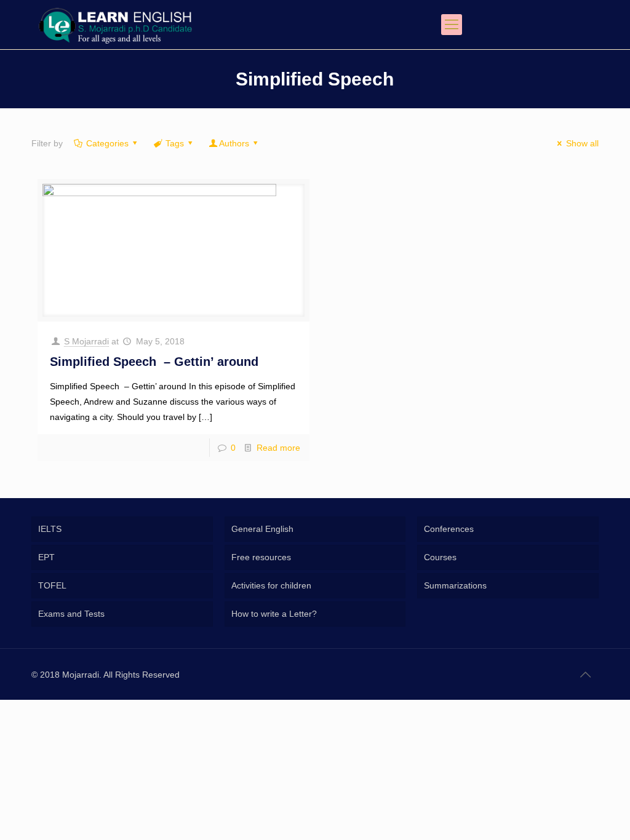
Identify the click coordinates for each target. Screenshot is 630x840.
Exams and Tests (71, 614)
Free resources (261, 557)
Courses (440, 557)
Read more (278, 448)
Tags (174, 143)
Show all (582, 143)
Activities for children (271, 585)
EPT (46, 557)
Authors (234, 143)
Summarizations (455, 585)
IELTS (50, 529)
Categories (107, 143)
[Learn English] (115, 24)
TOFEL (52, 585)
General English (262, 529)
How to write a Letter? (274, 614)
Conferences (449, 529)
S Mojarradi (86, 341)
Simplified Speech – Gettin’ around (154, 361)
